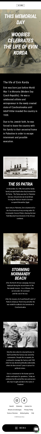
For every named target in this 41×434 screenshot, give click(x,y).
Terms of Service (12, 413)
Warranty (19, 406)
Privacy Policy (28, 410)
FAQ (32, 413)
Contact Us (28, 406)
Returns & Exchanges (14, 410)
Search (11, 406)
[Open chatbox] (36, 429)
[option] (20, 41)
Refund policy (24, 413)
